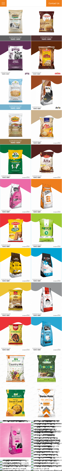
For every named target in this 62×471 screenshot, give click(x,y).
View (15, 24)
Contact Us (54, 3)
